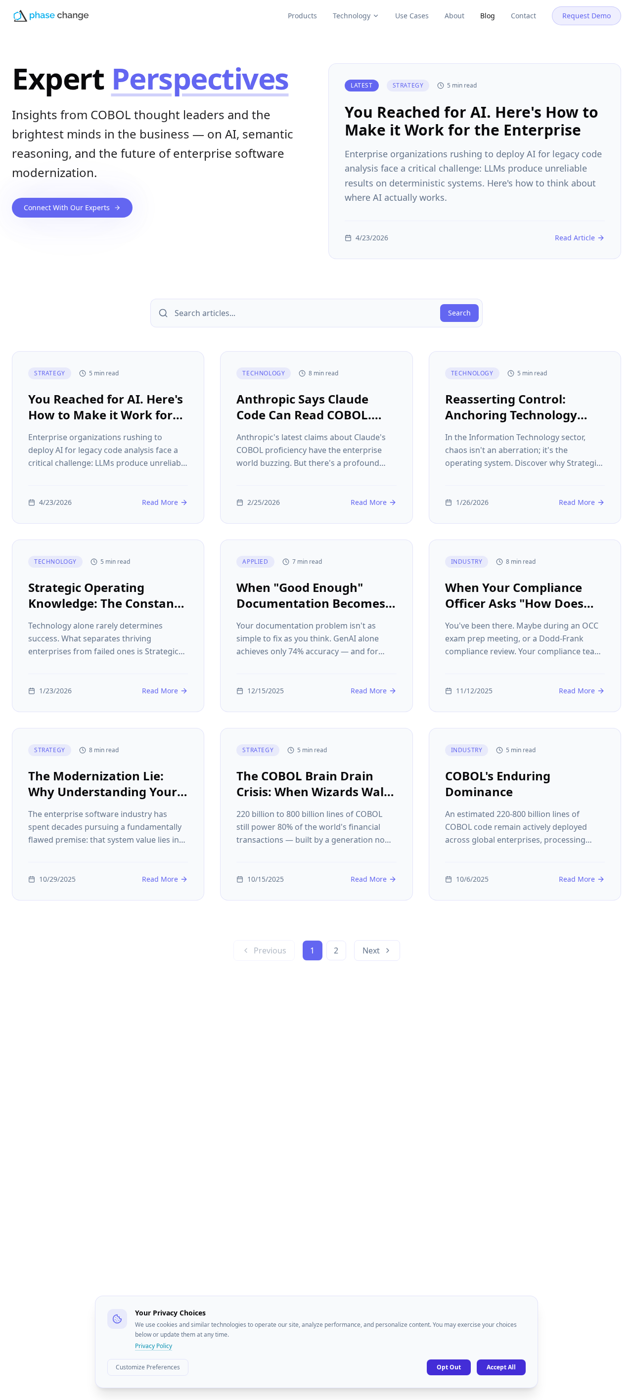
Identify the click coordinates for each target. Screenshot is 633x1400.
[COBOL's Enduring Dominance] (525, 814)
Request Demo (586, 15)
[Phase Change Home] (51, 16)
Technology (351, 15)
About (454, 15)
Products (302, 15)
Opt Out (449, 1367)
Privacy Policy (153, 1346)
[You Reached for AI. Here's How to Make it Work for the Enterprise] (475, 161)
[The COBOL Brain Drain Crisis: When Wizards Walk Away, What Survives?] (316, 814)
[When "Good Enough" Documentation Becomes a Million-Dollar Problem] (316, 626)
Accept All (501, 1367)
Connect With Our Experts (67, 207)
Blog (487, 15)
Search (459, 312)
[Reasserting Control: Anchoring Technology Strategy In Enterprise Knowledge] (525, 437)
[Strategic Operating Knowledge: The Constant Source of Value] (108, 626)
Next (371, 950)
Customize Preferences (148, 1367)
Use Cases (412, 15)
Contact (523, 15)
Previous (270, 950)
